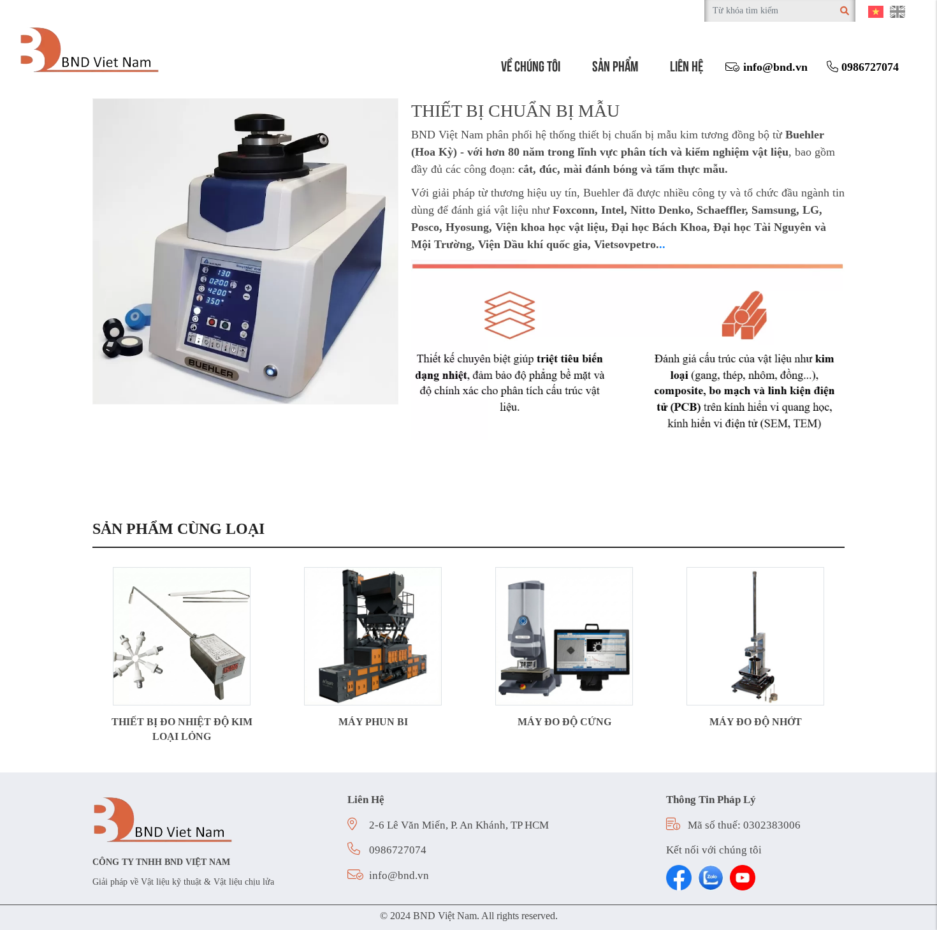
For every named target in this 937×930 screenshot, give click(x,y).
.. (662, 244)
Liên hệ (686, 64)
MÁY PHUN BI (373, 721)
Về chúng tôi (530, 64)
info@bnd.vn (774, 67)
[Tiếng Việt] (875, 10)
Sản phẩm (615, 64)
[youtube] (742, 877)
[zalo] (710, 877)
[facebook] (679, 877)
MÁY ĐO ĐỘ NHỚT (755, 721)
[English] (897, 10)
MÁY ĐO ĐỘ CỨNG (564, 721)
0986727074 (868, 67)
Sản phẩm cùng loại (178, 528)
